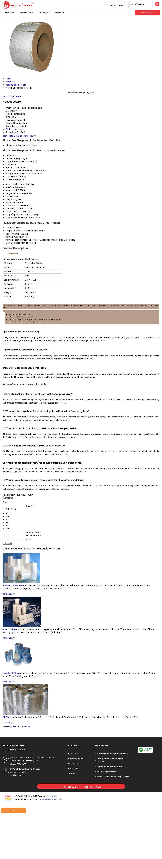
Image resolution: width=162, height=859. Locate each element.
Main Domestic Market (17, 242)
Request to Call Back (13, 135)
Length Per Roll (13, 193)
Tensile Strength (14, 158)
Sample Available (14, 236)
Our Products (43, 12)
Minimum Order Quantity (18, 145)
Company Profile (26, 12)
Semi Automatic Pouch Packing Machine (111, 760)
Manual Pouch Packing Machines (111, 767)
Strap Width (11, 190)
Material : (83, 585)
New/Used (11, 187)
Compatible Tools (14, 217)
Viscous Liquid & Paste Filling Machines (113, 776)
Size (7, 176)
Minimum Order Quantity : (38, 585)
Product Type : (139, 673)
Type (8, 179)
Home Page (9, 12)
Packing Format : (103, 585)
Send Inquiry (30, 135)
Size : (51, 588)
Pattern (9, 196)
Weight (9, 199)
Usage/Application (15, 214)
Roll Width (10, 202)
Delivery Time (12, 233)
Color (8, 161)
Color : (127, 585)
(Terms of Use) (51, 796)
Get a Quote (147, 12)
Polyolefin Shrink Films (13, 585)
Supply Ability (12, 230)
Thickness (10, 205)
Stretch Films (9, 629)
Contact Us (59, 12)
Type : (64, 585)
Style (8, 164)
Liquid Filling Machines (106, 771)
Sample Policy (12, 239)
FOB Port (10, 227)
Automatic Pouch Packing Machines (113, 753)
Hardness (10, 167)
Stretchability (12, 184)
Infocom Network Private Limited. (50, 799)
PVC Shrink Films (11, 673)
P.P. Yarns (7, 717)
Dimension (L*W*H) (15, 170)
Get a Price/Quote (12, 96)
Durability (10, 208)
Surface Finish (12, 211)
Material (10, 155)
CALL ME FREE (23, 726)
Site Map (72, 773)
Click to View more (15, 129)
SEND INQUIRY (9, 726)
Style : (31, 588)
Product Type (12, 173)
